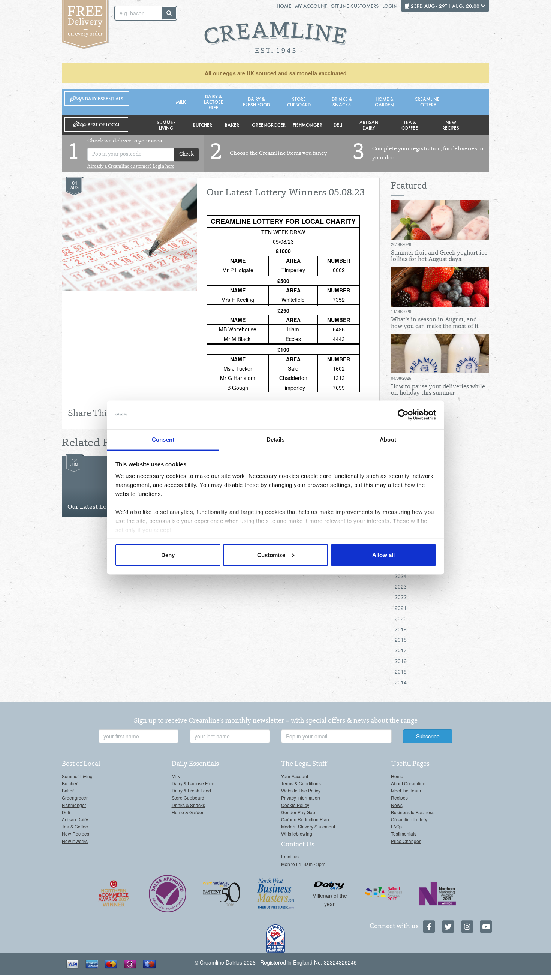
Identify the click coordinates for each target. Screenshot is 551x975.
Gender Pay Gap (298, 812)
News (397, 805)
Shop (96, 99)
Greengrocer (269, 124)
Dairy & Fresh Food (256, 102)
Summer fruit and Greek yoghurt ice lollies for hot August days (439, 256)
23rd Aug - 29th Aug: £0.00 (445, 5)
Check (186, 154)
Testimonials (403, 833)
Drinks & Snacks (342, 102)
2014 (401, 682)
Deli (338, 124)
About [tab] (388, 439)
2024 (401, 576)
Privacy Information (300, 797)
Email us (290, 856)
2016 (401, 661)
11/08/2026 (401, 311)
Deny (168, 554)
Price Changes (406, 841)
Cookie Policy (295, 805)
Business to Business (412, 812)
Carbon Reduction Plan (305, 819)
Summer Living (166, 125)
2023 (401, 586)
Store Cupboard (299, 102)
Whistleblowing (296, 833)
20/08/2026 (401, 244)
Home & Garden (384, 102)
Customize (271, 554)
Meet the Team (406, 790)
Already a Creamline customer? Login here (130, 166)
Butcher (202, 124)
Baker (232, 124)
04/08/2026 (401, 378)
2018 (401, 639)
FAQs (396, 826)
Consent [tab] (163, 439)
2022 (401, 597)
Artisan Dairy (369, 125)
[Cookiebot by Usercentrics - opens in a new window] (403, 415)
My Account (311, 5)
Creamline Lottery (427, 102)
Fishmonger (307, 124)
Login (389, 5)
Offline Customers (355, 5)
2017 (401, 650)
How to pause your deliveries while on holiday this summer (438, 390)
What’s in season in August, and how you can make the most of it (435, 323)
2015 (401, 671)
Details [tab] (276, 439)
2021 (401, 607)
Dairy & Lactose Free (213, 102)
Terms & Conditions (301, 783)
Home (284, 5)
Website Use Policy (300, 790)
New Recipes (450, 125)
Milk (181, 102)
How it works (75, 841)
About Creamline (408, 783)
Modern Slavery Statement (308, 826)
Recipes (399, 797)
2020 (401, 618)
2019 (401, 629)
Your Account (294, 776)
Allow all (383, 554)
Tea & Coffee (409, 125)
